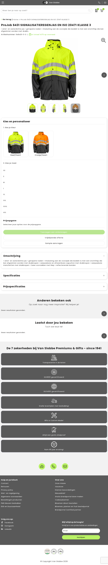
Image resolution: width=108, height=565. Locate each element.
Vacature (59, 486)
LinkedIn (8, 529)
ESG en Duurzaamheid (10, 506)
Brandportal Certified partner (68, 510)
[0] (95, 10)
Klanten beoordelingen (65, 490)
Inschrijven (81, 537)
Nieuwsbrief (60, 493)
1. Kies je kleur (9, 127)
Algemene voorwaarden (11, 496)
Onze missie (60, 483)
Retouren (5, 486)
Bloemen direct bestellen (66, 503)
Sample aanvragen (54, 243)
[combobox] (44, 10)
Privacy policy (7, 490)
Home (15, 19)
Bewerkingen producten (11, 500)
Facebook (8, 522)
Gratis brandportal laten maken (69, 496)
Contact (5, 483)
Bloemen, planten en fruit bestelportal (72, 506)
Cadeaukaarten (62, 500)
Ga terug (7, 19)
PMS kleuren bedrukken (11, 503)
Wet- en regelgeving (10, 493)
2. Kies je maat (10, 163)
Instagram (9, 526)
